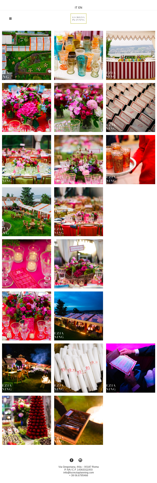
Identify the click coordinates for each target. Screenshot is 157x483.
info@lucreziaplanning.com (78, 472)
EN (80, 7)
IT (76, 7)
